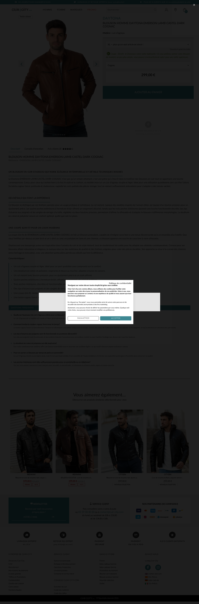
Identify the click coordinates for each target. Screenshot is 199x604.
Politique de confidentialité (120, 283)
